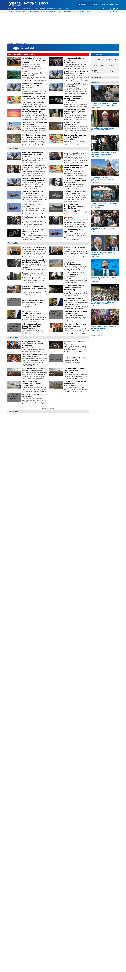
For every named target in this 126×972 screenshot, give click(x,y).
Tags (21, 43)
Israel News (30, 9)
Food (23, 11)
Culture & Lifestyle (33, 11)
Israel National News (13, 43)
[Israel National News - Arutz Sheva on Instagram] (110, 8)
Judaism (17, 11)
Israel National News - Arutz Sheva (23, 5)
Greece (111, 65)
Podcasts (44, 11)
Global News (40, 9)
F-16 (111, 71)
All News (16, 9)
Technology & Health (55, 11)
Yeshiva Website (69, 11)
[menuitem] (9, 8)
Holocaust (98, 59)
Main (9, 9)
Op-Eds (10, 11)
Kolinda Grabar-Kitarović (97, 71)
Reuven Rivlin (98, 65)
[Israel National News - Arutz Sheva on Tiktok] (117, 8)
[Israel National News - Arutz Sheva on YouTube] (113, 8)
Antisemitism (111, 59)
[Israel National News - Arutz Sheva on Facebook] (107, 8)
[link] (105, 105)
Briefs (23, 9)
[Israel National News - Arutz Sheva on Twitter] (103, 8)
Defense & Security (63, 9)
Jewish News (51, 9)
